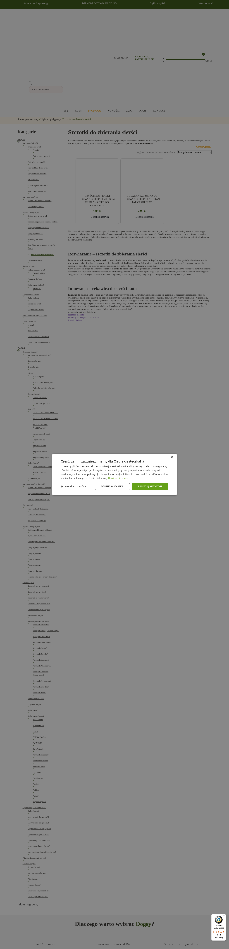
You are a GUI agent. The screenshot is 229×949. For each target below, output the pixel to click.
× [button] (172, 457)
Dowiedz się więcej (118, 477)
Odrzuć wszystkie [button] (112, 486)
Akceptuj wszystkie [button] (150, 486)
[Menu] (224, 916)
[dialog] (114, 474)
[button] (73, 486)
